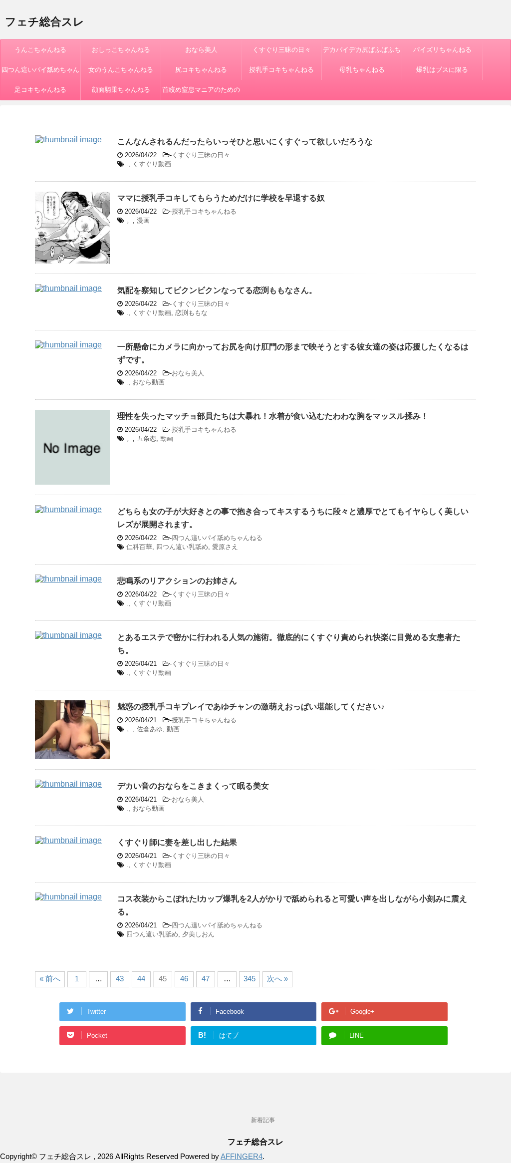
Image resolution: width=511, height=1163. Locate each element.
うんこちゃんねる (40, 49)
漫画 (143, 220)
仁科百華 (139, 547)
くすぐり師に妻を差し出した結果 (177, 842)
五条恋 (146, 438)
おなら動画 (148, 382)
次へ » (277, 978)
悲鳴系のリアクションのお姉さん (177, 581)
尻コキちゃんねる (201, 69)
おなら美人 (201, 49)
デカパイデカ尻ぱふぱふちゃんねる (362, 53)
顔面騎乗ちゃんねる (121, 89)
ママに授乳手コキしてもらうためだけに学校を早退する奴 (221, 198)
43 (120, 978)
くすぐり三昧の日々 (282, 49)
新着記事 (263, 1120)
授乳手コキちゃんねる (281, 69)
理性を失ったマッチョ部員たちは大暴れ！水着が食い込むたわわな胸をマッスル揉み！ (273, 416)
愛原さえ (225, 547)
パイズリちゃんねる (442, 49)
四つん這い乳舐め (182, 547)
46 (184, 978)
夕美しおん (198, 934)
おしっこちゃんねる (121, 49)
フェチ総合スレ (44, 21)
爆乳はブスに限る (442, 69)
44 (141, 978)
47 (206, 978)
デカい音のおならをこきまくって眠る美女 (193, 786)
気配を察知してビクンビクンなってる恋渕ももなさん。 (217, 290)
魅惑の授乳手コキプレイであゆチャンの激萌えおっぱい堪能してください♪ (251, 706)
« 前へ (49, 978)
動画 (166, 438)
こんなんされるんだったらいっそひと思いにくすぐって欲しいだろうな (245, 141)
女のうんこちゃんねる (120, 69)
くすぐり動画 (151, 164)
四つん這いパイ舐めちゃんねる (40, 73)
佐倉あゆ (150, 729)
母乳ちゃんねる (362, 69)
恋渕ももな (191, 312)
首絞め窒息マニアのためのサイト (201, 93)
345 (250, 978)
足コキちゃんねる (40, 89)
